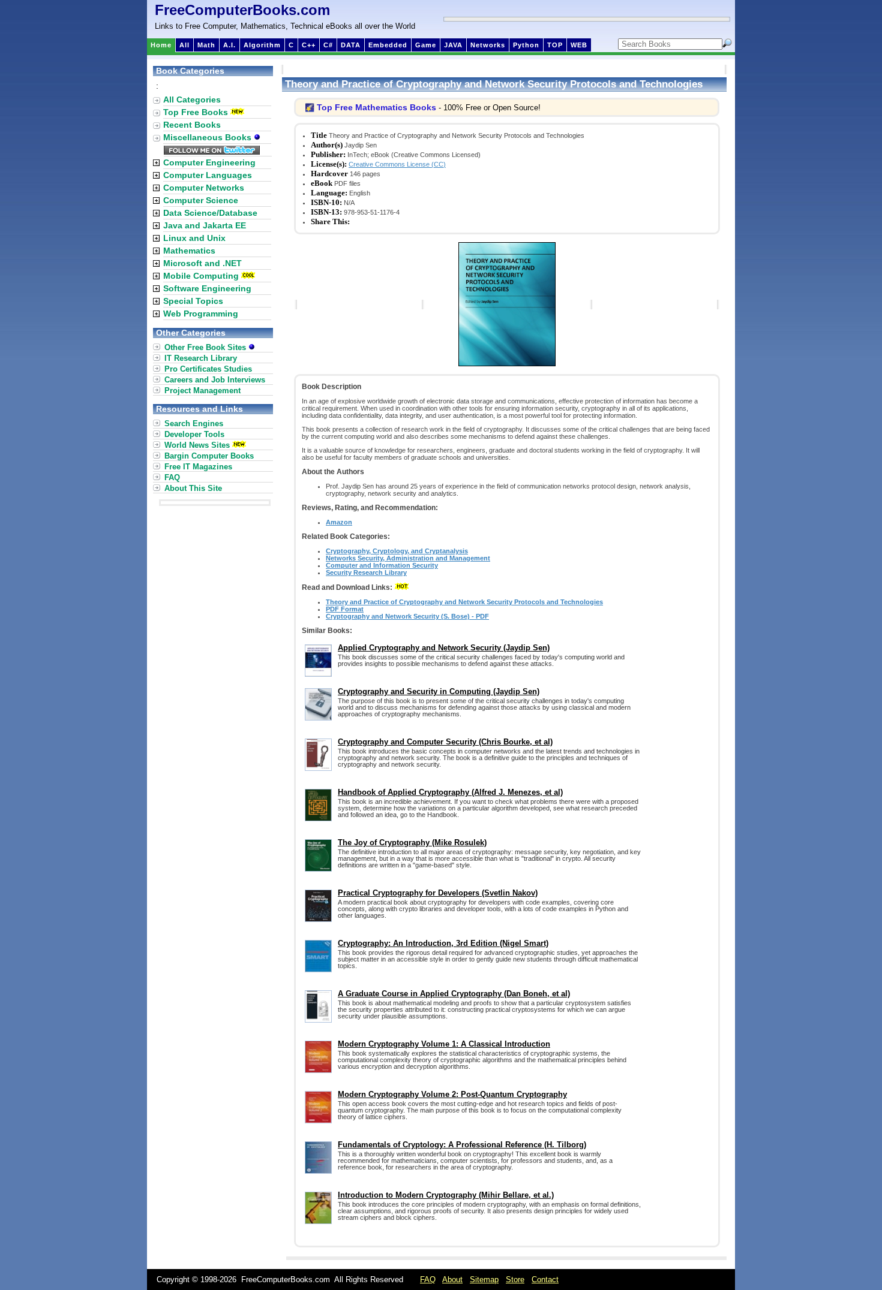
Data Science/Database (210, 213)
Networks (487, 45)
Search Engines (193, 423)
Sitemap (484, 1279)
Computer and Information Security (382, 565)
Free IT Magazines (198, 466)
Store (515, 1279)
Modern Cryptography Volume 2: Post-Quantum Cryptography (452, 1094)
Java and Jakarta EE (204, 225)
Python (526, 45)
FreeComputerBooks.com (242, 10)
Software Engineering (207, 288)
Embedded (387, 45)
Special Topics (193, 301)
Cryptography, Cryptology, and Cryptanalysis (397, 550)
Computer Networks (203, 187)
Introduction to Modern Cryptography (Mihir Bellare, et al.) (446, 1194)
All (184, 45)
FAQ (172, 477)
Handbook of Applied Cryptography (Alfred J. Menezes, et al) (450, 792)
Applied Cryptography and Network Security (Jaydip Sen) (444, 647)
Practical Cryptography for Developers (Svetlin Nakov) (438, 892)
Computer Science (200, 200)
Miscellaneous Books (208, 137)
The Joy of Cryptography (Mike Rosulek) (412, 842)
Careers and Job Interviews (214, 379)
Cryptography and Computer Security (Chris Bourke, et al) (445, 741)
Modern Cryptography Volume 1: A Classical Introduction (444, 1043)
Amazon (339, 522)
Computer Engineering (209, 162)
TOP (555, 45)
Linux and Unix (194, 238)
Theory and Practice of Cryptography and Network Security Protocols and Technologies (464, 601)
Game (425, 45)
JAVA (453, 45)
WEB (579, 45)
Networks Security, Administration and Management (408, 558)
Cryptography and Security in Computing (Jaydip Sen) (438, 691)
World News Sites (197, 445)
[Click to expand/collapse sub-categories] (156, 162)
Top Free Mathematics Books (376, 107)
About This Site (193, 488)
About (452, 1279)
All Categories (192, 99)
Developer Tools (194, 434)
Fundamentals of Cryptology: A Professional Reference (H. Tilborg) (462, 1144)
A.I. (229, 45)
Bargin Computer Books (209, 455)
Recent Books (192, 124)
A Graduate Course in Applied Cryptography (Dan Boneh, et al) (454, 993)
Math (206, 45)
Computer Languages (207, 175)
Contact (545, 1279)
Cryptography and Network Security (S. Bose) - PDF (407, 616)
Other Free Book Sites (206, 347)
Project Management (202, 390)
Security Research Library (366, 572)
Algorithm (262, 45)
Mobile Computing (201, 276)
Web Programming (200, 313)
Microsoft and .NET (202, 263)
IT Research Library (200, 358)
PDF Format (345, 609)
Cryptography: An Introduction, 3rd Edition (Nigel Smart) (443, 943)
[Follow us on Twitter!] (212, 151)
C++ (309, 45)
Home (161, 45)
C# (328, 45)
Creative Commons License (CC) (397, 164)
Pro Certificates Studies (208, 368)
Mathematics (189, 250)
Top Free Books (195, 112)
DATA (351, 45)
